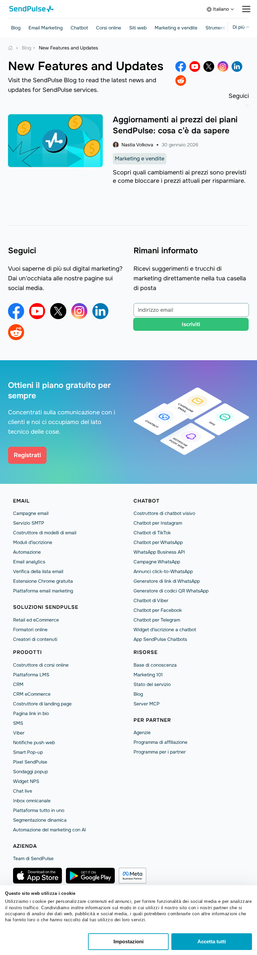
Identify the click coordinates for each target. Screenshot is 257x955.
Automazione (27, 552)
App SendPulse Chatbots (160, 639)
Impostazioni (128, 941)
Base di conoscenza (155, 665)
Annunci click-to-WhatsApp (163, 571)
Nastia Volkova (137, 145)
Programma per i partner (160, 752)
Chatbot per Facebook (158, 610)
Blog (15, 28)
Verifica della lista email (38, 571)
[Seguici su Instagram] (223, 66)
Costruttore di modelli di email (44, 533)
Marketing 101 (148, 675)
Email (21, 501)
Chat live (22, 791)
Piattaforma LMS (31, 675)
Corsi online (108, 28)
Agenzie (142, 732)
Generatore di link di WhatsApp (167, 581)
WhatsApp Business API (159, 552)
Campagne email (31, 513)
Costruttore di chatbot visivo (164, 513)
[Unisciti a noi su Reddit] (180, 80)
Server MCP (147, 704)
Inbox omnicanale (32, 801)
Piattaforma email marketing (43, 591)
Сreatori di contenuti (35, 639)
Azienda (25, 846)
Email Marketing (45, 28)
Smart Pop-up (28, 752)
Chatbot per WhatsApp (158, 542)
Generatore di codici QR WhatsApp (171, 591)
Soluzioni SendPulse (45, 607)
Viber (18, 733)
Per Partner (152, 720)
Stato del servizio (152, 684)
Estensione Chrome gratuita (43, 581)
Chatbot (79, 28)
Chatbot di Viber (151, 600)
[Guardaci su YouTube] (194, 66)
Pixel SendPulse (30, 762)
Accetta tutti (211, 941)
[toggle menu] (246, 9)
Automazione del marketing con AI (49, 830)
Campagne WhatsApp (157, 562)
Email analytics (29, 562)
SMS (18, 723)
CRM (18, 684)
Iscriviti (191, 324)
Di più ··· (241, 27)
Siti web (138, 28)
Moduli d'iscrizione (32, 542)
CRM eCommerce (32, 694)
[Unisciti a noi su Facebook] (180, 66)
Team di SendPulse (33, 858)
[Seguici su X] (208, 66)
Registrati (27, 455)
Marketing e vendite (176, 28)
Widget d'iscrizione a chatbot (165, 630)
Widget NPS (26, 781)
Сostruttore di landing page (42, 704)
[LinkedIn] (237, 66)
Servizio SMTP (28, 523)
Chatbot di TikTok (152, 533)
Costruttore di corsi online (41, 665)
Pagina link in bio (31, 713)
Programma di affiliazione (160, 742)
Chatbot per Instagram (158, 523)
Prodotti (27, 652)
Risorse (146, 652)
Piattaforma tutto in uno (38, 810)
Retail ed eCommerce (36, 620)
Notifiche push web (34, 742)
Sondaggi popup (30, 772)
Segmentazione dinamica (40, 820)
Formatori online (30, 630)
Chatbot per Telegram (157, 620)
